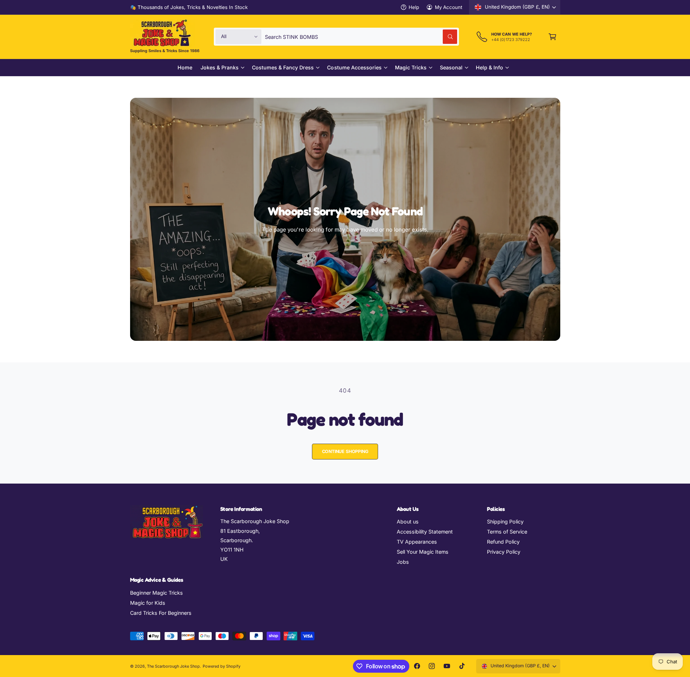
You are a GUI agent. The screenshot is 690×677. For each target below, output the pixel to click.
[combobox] (361, 36)
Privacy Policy (503, 552)
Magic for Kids (147, 603)
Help (414, 7)
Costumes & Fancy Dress (283, 67)
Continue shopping (345, 451)
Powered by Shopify (221, 666)
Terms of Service (507, 532)
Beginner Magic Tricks (156, 593)
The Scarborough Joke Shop (173, 666)
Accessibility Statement (425, 532)
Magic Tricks (411, 67)
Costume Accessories (354, 67)
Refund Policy (503, 542)
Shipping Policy (505, 521)
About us (408, 521)
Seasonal (451, 67)
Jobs (403, 562)
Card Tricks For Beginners (161, 613)
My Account (448, 7)
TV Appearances (417, 542)
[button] (552, 36)
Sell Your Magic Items (422, 552)
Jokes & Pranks (220, 67)
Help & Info (489, 67)
